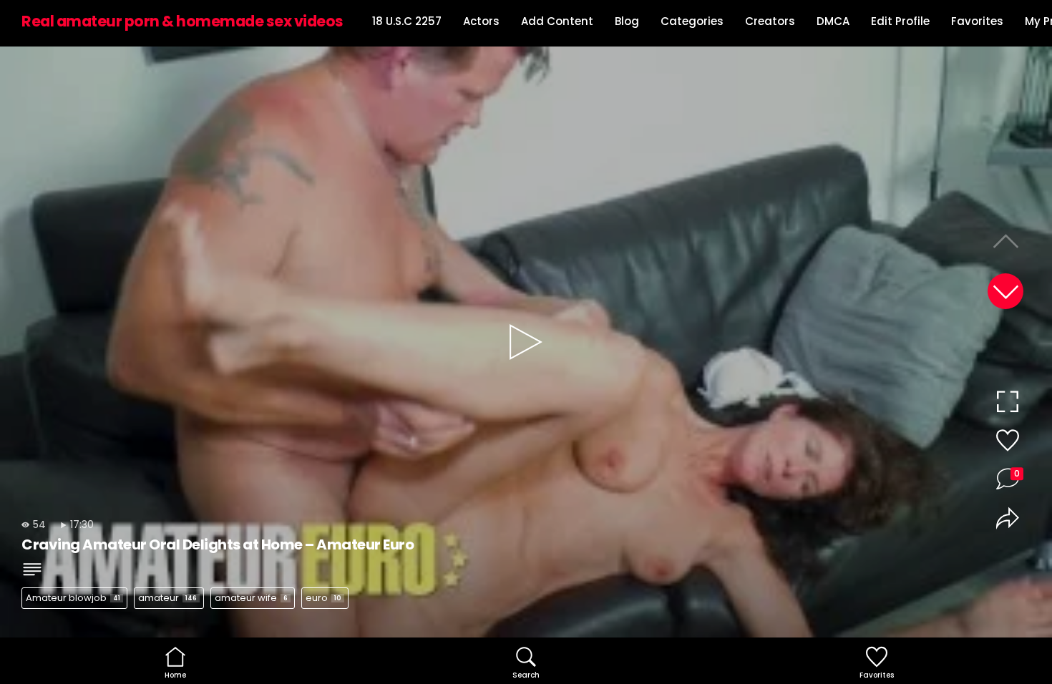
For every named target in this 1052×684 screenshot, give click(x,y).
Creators (770, 21)
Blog (627, 21)
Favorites (977, 21)
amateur (167, 598)
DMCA (833, 21)
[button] (1005, 291)
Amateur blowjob (73, 598)
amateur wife (251, 598)
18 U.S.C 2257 (407, 21)
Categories (692, 21)
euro (323, 598)
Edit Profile (900, 21)
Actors (481, 21)
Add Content (557, 21)
